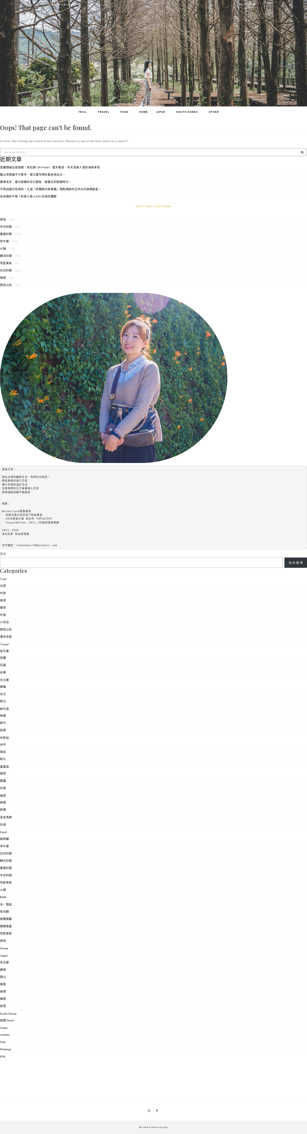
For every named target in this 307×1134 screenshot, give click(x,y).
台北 (3, 694)
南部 (3, 600)
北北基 (4, 679)
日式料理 (6, 270)
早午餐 (4, 241)
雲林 (3, 773)
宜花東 (4, 651)
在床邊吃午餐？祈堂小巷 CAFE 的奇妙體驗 (28, 196)
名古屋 (4, 962)
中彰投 (4, 737)
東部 (3, 607)
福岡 (3, 998)
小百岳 (4, 622)
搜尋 (3, 553)
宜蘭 (3, 657)
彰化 (3, 759)
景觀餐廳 (6, 918)
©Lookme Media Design (153, 1127)
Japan (160, 112)
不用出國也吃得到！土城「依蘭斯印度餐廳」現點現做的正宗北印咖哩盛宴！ (50, 189)
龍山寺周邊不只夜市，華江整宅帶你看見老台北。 (33, 174)
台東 (3, 672)
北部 (3, 585)
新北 (3, 701)
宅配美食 (6, 263)
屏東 (3, 809)
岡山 (3, 976)
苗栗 (3, 730)
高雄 (3, 802)
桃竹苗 (4, 708)
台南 (3, 788)
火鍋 (3, 248)
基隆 (3, 686)
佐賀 (3, 1006)
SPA (2, 1056)
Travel (103, 112)
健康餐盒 (6, 926)
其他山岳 (6, 284)
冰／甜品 (6, 904)
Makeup (5, 1049)
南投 (3, 751)
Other (214, 112)
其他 (3, 219)
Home (143, 112)
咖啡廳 (4, 838)
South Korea (187, 112)
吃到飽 (4, 911)
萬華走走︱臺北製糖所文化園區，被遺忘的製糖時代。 (35, 181)
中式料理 (6, 226)
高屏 (3, 795)
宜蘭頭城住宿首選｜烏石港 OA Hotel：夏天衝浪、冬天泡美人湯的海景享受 (50, 167)
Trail (82, 112)
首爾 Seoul (7, 1020)
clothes (5, 1034)
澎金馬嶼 (6, 817)
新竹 (3, 722)
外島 (3, 614)
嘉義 (3, 780)
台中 (3, 744)
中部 (3, 593)
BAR (3, 897)
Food (124, 112)
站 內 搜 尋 (296, 562)
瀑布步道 (6, 636)
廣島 (3, 969)
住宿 (3, 824)
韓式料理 (6, 255)
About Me (245, 4)
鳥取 (3, 984)
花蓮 (3, 665)
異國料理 (6, 234)
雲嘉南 (4, 766)
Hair (3, 1042)
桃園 (3, 715)
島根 (3, 277)
